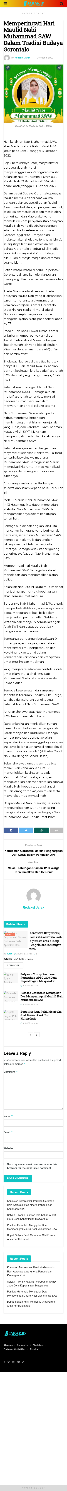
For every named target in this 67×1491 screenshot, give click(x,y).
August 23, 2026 (30, 1023)
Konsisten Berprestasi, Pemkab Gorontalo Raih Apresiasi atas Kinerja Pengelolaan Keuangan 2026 (45, 941)
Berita (10, 934)
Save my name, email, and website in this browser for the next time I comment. (32, 1166)
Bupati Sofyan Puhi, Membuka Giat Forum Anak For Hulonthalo (41, 1015)
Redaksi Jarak (22, 57)
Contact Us (22, 1345)
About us (8, 1345)
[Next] (36, 1034)
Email (8, 1132)
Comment (11, 1071)
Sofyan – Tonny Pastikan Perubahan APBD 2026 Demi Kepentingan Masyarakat (39, 977)
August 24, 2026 (30, 1004)
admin (9, 954)
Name (8, 1116)
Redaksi (34, 1349)
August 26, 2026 (30, 985)
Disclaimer (38, 1345)
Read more (13, 965)
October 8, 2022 (45, 57)
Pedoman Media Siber (15, 1349)
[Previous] (30, 1034)
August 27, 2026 (24, 954)
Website (8, 1148)
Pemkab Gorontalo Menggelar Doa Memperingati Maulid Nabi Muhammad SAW (42, 996)
